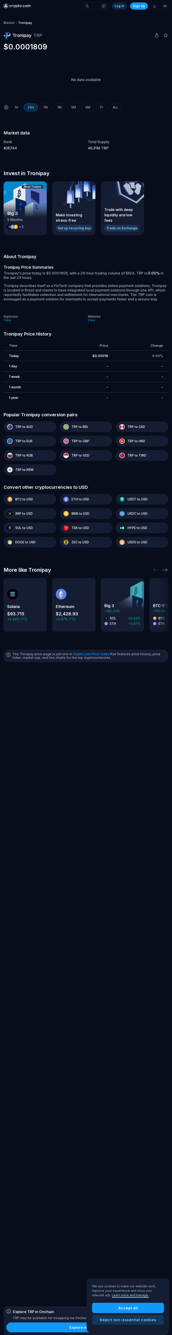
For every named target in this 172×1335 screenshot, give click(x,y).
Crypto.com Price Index (91, 654)
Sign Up (139, 6)
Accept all (128, 1308)
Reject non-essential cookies (128, 1320)
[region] (128, 1305)
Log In (119, 6)
